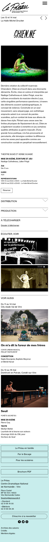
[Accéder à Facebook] (19, 521)
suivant (46, 18)
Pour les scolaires (24, 460)
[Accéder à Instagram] (26, 521)
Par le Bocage (24, 454)
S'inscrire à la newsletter (24, 516)
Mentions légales (8, 533)
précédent (41, 18)
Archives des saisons (10, 528)
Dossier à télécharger (10, 225)
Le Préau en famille (24, 448)
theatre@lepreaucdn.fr (10, 498)
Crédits (4, 531)
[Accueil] (15, 7)
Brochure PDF (24, 471)
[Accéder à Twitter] (23, 521)
